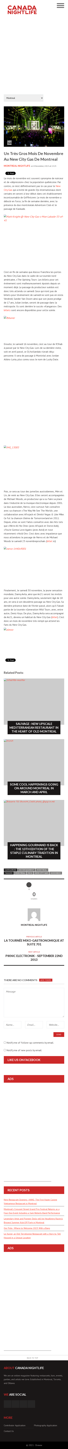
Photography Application (45, 1425)
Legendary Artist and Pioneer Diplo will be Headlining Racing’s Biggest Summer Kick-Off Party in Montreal (33, 1220)
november (56, 873)
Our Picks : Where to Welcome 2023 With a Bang (27, 1228)
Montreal (42, 870)
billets (7, 310)
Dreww (38, 1445)
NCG (30, 873)
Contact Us (9, 1431)
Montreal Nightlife (17, 165)
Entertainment (26, 870)
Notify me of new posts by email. (24, 1050)
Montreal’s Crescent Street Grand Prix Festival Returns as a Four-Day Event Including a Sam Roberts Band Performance (32, 1211)
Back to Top (32, 1358)
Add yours (45, 980)
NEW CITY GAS (41, 873)
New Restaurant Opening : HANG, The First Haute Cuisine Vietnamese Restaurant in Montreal (30, 1201)
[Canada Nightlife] (26, 5)
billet (50, 541)
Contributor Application (14, 1425)
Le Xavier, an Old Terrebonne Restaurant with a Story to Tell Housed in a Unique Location (32, 1235)
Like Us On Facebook (24, 1060)
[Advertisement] (34, 55)
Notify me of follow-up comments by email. (30, 1042)
